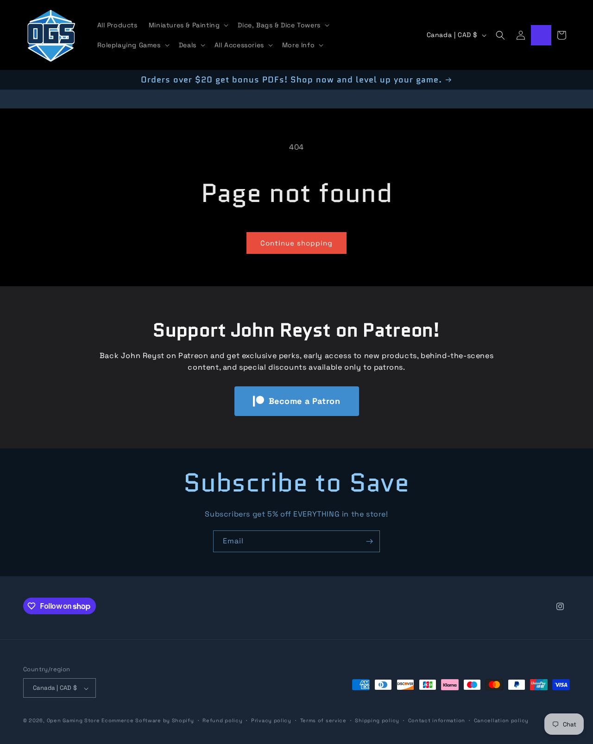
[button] (188, 25)
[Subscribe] (369, 541)
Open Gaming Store (73, 721)
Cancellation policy (501, 720)
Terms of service (323, 720)
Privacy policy (271, 720)
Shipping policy (377, 720)
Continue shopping (296, 243)
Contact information (436, 720)
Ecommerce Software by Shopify (147, 721)
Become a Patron (305, 401)
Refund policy (222, 720)
